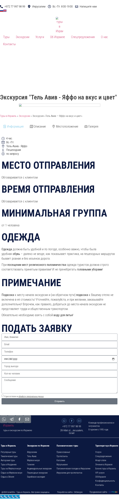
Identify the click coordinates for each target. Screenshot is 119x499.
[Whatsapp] (64, 420)
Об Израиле (57, 37)
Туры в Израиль (8, 115)
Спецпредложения (83, 37)
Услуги (39, 37)
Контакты (9, 44)
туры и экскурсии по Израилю (17, 430)
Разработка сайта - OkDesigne (69, 492)
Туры (6, 37)
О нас (104, 37)
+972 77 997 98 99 (71, 426)
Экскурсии (22, 37)
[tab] (13, 126)
